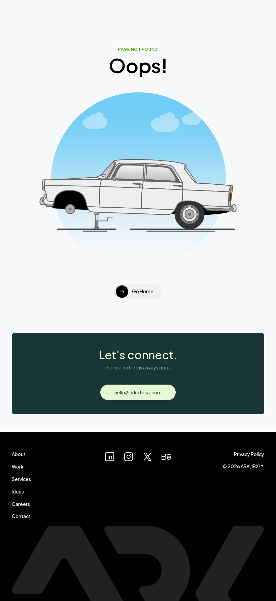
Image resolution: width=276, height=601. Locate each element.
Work (18, 466)
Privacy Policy (249, 454)
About (19, 454)
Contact (21, 516)
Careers (21, 504)
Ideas (18, 491)
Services (21, 479)
